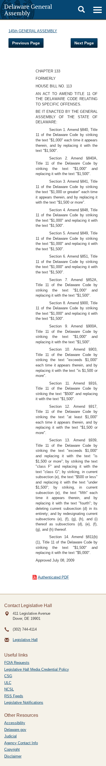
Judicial (10, 736)
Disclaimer (12, 756)
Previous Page (26, 43)
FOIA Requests (16, 663)
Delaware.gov (15, 730)
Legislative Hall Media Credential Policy (36, 669)
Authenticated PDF (53, 577)
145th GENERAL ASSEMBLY (32, 31)
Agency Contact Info (21, 743)
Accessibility (14, 723)
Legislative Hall (25, 640)
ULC (7, 683)
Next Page (84, 43)
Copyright (12, 749)
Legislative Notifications (23, 702)
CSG (8, 676)
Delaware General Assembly (28, 9)
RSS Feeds (13, 696)
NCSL (9, 689)
